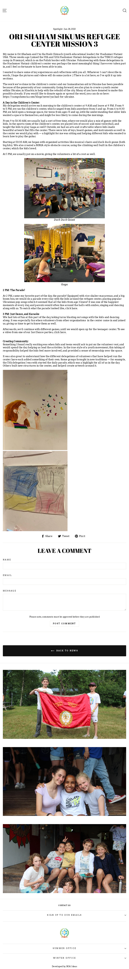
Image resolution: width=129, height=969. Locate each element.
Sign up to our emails (64, 915)
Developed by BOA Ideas (64, 966)
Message (9, 591)
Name (7, 560)
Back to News (67, 650)
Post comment (64, 623)
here (74, 308)
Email (7, 575)
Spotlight (57, 29)
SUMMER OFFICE (64, 948)
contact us (64, 905)
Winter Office (64, 958)
